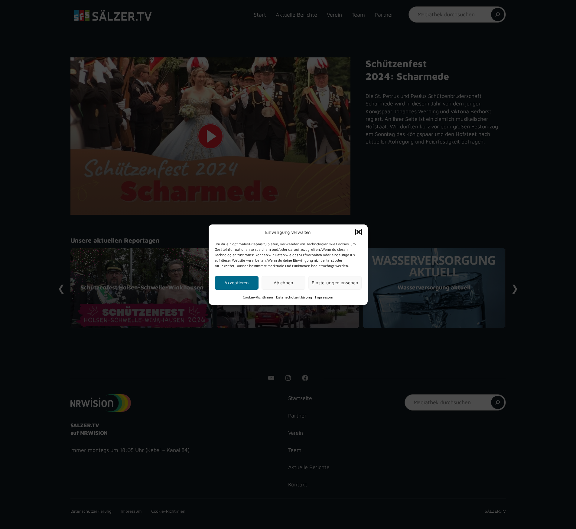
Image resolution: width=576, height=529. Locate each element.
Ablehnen (283, 282)
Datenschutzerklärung (294, 297)
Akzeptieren (236, 282)
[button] (359, 232)
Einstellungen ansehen (335, 282)
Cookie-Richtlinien (258, 297)
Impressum (324, 297)
